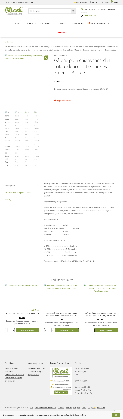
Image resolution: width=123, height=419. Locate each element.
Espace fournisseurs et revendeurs (45, 408)
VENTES (61, 32)
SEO (31, 408)
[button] (46, 58)
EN (6, 2)
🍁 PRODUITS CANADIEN (98, 23)
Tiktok (84, 408)
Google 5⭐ (91, 408)
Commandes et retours (14, 374)
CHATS (30, 23)
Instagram (76, 408)
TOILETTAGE (45, 23)
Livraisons (9, 371)
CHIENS (17, 23)
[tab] (22, 185)
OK (116, 415)
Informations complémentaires (18, 192)
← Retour (9, 42)
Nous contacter (11, 368)
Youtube (69, 408)
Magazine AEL (33, 374)
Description (10, 185)
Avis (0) (8, 199)
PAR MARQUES (78, 23)
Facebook (61, 408)
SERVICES (61, 23)
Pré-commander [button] (106, 330)
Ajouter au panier (27, 330)
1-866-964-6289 (90, 15)
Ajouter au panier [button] (66, 330)
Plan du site (101, 408)
